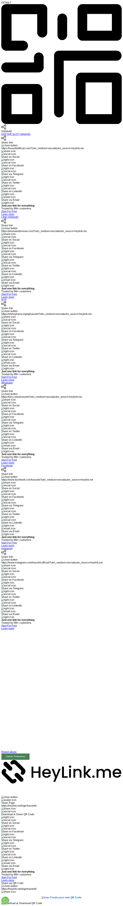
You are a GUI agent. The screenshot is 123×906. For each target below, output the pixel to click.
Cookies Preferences (15, 756)
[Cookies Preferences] (5, 900)
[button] (61, 695)
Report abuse (9, 751)
